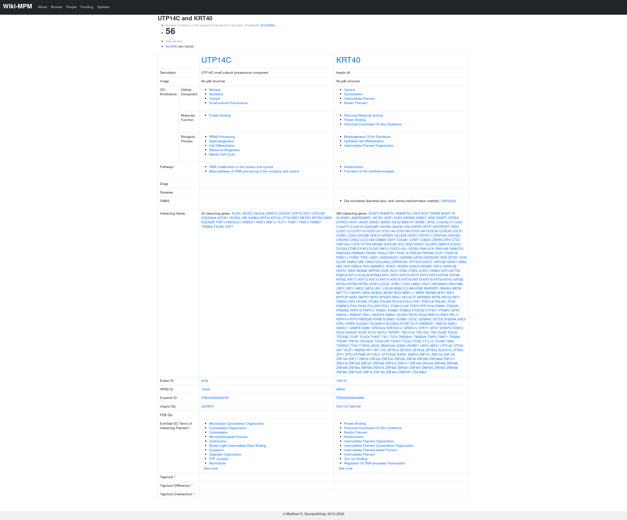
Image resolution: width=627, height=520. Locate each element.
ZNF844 (391, 372)
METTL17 (343, 292)
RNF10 (271, 222)
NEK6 (374, 297)
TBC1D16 (408, 332)
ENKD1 (383, 248)
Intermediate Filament (359, 98)
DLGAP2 (431, 244)
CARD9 (416, 226)
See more (210, 468)
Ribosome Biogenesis (224, 149)
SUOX (362, 332)
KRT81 (448, 279)
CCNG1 (341, 235)
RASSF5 (378, 314)
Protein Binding (220, 115)
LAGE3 (374, 283)
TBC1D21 (423, 332)
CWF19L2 (343, 244)
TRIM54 (207, 226)
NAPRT (363, 297)
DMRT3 (443, 244)
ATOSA (453, 217)
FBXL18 (403, 253)
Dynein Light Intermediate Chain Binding (237, 445)
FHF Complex (219, 458)
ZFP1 (340, 354)
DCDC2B (390, 244)
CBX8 (454, 226)
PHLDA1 (441, 301)
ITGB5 (412, 270)
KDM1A (341, 275)
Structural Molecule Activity (363, 115)
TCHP (354, 336)
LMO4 (368, 288)
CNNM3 (380, 239)
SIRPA (350, 323)
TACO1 (382, 332)
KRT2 (395, 275)
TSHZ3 (396, 341)
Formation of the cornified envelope (369, 171)
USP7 (229, 226)
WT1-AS (380, 350)
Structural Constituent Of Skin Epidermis (373, 124)
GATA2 (418, 257)
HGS (365, 266)
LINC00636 (438, 283)
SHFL (340, 323)
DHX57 (419, 244)
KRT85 (352, 283)
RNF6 (444, 314)
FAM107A (427, 248)
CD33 (352, 235)
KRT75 (395, 279)
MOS (397, 292)
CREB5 (436, 239)
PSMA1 (381, 310)
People (71, 6)
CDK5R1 (387, 235)
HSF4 (437, 266)
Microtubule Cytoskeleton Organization (236, 423)
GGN (463, 257)
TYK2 (354, 345)
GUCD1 (427, 261)
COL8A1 (403, 239)
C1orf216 (356, 226)
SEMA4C (425, 319)
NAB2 (328, 217)
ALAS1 (237, 213)
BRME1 (420, 222)
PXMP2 (444, 310)
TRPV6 (353, 341)
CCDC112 (343, 231)
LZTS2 (286, 217)
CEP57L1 (425, 235)
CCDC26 (432, 231)
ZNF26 (411, 358)
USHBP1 (412, 345)
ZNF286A (436, 358)
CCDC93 (445, 231)
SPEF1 (424, 328)
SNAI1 (452, 323)
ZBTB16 (393, 350)
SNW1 (366, 328)
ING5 (351, 270)
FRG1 (365, 257)
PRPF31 (369, 310)
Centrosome (217, 441)
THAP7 (376, 336)
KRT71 (352, 279)
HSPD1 (341, 270)
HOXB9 (402, 266)
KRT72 (363, 279)
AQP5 (398, 217)
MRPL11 (408, 292)
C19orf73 (342, 226)
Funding (87, 6)
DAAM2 (377, 244)
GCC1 (307, 213)
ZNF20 (364, 358)
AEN (416, 213)
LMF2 (340, 288)
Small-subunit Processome (228, 102)
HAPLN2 (440, 261)
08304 (340, 389)
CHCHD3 (342, 239)
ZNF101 (424, 354)
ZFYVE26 (389, 354)
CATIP (427, 226)
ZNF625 (427, 367)
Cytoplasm (216, 449)
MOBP (388, 292)
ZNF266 (422, 358)
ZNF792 (379, 372)
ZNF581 (403, 367)
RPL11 (454, 314)
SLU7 (414, 323)
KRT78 (417, 279)
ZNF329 (354, 363)
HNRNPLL (377, 266)
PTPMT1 (431, 310)
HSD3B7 (426, 266)
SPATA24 (378, 328)
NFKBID (385, 297)
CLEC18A (367, 239)
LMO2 (359, 288)
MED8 (456, 288)
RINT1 (260, 222)
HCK (347, 266)
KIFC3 (352, 275)
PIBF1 (220, 222)
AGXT (425, 213)
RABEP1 (248, 222)
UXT (339, 350)
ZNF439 (427, 363)
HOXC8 (414, 266)
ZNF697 (342, 372)
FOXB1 (354, 257)
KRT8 (438, 279)
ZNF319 (342, 363)
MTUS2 (317, 217)
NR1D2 (446, 297)
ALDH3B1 (343, 217)
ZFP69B (360, 354)
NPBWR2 (424, 297)
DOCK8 (341, 248)
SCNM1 (402, 319)
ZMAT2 (413, 354)
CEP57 (413, 235)
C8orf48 (397, 226)
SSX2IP (351, 332)
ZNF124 (437, 354)
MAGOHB (416, 288)
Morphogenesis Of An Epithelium (367, 136)
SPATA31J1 (394, 328)
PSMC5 (405, 310)
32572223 (448, 200)
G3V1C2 (342, 406)
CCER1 (457, 231)
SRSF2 (457, 328)
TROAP (341, 341)
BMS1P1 (408, 222)
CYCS (355, 244)
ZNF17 (353, 358)
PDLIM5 (385, 301)
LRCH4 (388, 288)
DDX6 (409, 244)
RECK (413, 314)
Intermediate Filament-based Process (370, 449)
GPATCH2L (400, 261)
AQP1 (388, 217)
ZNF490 (342, 367)
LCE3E (385, 283)
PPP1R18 (427, 305)
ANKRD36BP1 (361, 217)
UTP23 (458, 345)
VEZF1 (349, 350)
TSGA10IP (382, 341)
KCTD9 (455, 270)
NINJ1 (396, 297)
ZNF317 (449, 358)
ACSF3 (374, 213)
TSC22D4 (366, 341)
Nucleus (215, 89)
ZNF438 (415, 363)
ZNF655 (440, 367)
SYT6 (372, 332)
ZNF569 (366, 367)
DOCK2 (455, 244)
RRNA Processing (222, 136)
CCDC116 (358, 231)
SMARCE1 (427, 323)
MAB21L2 (401, 288)
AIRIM (435, 213)
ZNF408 (378, 363)
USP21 (434, 345)
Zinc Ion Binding (355, 458)
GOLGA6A (208, 217)
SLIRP (405, 323)
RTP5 (354, 319)
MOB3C (377, 292)
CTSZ (456, 239)
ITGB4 (402, 270)
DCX (401, 244)
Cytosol (214, 98)
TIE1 (385, 336)
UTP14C (216, 59)
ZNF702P (355, 372)
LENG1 (396, 283)
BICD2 (247, 213)
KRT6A (443, 275)
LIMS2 (415, 283)
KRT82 (458, 279)
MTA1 (442, 292)
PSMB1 (393, 310)
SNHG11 (342, 328)
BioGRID (171, 46)
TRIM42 (454, 336)
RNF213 (433, 314)
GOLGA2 (318, 213)
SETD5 (438, 319)
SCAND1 (389, 319)
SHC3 (461, 319)
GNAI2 (351, 261)
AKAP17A (448, 213)
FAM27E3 (456, 248)
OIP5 (351, 301)
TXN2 (450, 341)
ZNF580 (391, 367)
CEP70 (297, 213)
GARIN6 (406, 257)
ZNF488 (452, 363)
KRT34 (265, 217)
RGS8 (422, 314)
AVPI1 (353, 222)
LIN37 (425, 283)
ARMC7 (421, 217)
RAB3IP (356, 314)
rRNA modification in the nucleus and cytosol (241, 166)
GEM (443, 257)
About (42, 6)
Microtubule (217, 463)
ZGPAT (402, 354)
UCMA (400, 345)
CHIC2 (354, 239)
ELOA (373, 248)
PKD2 (362, 305)
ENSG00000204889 (350, 397)
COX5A (425, 239)
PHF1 (417, 301)
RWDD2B (365, 319)
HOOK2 (234, 217)
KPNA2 (376, 275)
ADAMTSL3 (404, 213)
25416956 (267, 25)
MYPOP (342, 297)
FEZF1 (439, 253)
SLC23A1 (362, 323)
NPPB (436, 297)
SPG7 (434, 328)
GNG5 (369, 261)
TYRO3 (364, 345)
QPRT (455, 310)
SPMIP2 (445, 328)
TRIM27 (315, 222)
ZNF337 (366, 363)
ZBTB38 (418, 350)
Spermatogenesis (221, 141)
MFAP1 (356, 292)
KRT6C (341, 279)
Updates (103, 6)
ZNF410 (391, 363)
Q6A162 (355, 406)
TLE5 (393, 336)
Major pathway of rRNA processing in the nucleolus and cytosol (254, 171)
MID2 (366, 292)
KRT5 (433, 275)
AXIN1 (363, 222)
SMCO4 (441, 323)
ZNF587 (415, 367)
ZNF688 (452, 367)
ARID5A (409, 217)
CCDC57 (284, 213)
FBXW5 (428, 253)
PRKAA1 (452, 305)
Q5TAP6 (207, 406)
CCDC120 (373, 231)
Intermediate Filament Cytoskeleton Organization (378, 445)
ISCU (393, 270)
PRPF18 (356, 310)
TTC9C (417, 341)
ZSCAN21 (420, 372)
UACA (374, 345)
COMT (414, 239)
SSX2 (340, 332)
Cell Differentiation (222, 145)
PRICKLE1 (233, 222)
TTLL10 (428, 341)
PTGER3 (418, 310)
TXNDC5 (342, 345)
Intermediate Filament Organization (369, 145)
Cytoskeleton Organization (228, 427)
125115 (341, 380)
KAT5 (445, 270)
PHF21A (428, 301)
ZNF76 (368, 372)
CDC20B (363, 235)
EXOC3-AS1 (399, 248)
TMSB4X (420, 336)
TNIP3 (432, 336)
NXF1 (456, 297)
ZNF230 (387, 358)
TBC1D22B (438, 332)
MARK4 (445, 288)
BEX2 (396, 222)
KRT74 (385, 279)
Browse (56, 6)
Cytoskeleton (353, 94)
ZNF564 (354, 367)
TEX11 (282, 222)
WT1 (369, 350)
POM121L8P (400, 305)
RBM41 (390, 314)
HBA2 (462, 261)
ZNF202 (375, 358)
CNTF (391, 239)
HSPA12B (449, 266)
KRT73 (374, 279)
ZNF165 (342, 358)
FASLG (382, 253)
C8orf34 (258, 213)
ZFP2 (349, 354)
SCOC (413, 319)
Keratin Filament (355, 102)
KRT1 (386, 275)
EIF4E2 (362, 248)
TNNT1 (443, 336)
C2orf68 (385, 226)
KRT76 (406, 279)
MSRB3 (431, 292)
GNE (360, 261)
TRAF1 (293, 222)
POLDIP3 (374, 305)
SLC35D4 (392, 323)
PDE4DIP (208, 222)
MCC (295, 217)
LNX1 (378, 288)
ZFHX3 (458, 350)
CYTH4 (366, 244)
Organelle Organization (225, 454)
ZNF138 (449, 354)
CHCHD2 (453, 235)
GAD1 (374, 257)
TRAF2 (304, 222)
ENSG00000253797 (215, 397)
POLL (386, 305)
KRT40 (348, 59)
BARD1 (386, 222)
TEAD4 (364, 336)
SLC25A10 (377, 323)
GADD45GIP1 (389, 257)
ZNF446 (440, 363)
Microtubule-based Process (228, 436)
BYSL (431, 222)
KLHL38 (364, 275)
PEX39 (397, 301)
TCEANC (342, 336)
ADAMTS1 (387, 213)
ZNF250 (399, 358)
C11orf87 (456, 222)
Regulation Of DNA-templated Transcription (374, 463)
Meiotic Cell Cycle (222, 154)
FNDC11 (342, 257)
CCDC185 (403, 231)
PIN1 (353, 305)
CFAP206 (439, 235)
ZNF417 (403, 363)
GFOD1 (453, 257)
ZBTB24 (405, 350)
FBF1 (392, 253)
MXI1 (451, 292)
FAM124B (441, 248)
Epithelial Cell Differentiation (364, 141)
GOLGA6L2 (383, 261)
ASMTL (441, 217)
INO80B (361, 270)
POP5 (414, 305)
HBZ (339, 266)
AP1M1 (378, 217)
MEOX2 (305, 217)
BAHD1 (374, 222)
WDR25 (360, 350)
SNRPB (355, 328)
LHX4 (406, 283)
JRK (244, 217)
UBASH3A (387, 345)
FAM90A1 (358, 253)
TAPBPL (394, 332)
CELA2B (400, 235)
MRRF (420, 292)
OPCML (361, 301)
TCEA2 (452, 332)
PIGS (452, 301)
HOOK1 (222, 217)
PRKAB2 (342, 310)
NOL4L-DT (409, 297)
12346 (205, 389)
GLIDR (341, 261)
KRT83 (341, 283)
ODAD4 (341, 301)
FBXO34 (416, 253)
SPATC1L (411, 328)
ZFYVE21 (374, 354)
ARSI (431, 217)
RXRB (377, 319)
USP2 (424, 345)
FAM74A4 (343, 253)
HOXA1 (391, 266)
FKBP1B (451, 253)
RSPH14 (342, 319)
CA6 (407, 226)
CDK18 (375, 235)
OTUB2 (373, 301)
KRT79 (428, 279)
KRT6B (454, 275)
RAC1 (366, 314)
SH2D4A (450, 319)
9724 (204, 380)
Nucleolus (216, 94)
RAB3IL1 (342, 314)
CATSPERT (441, 226)
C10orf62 (442, 222)
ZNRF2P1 (405, 372)
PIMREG (342, 305)
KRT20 (405, 275)
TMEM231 (405, 336)
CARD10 (271, 213)
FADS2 (414, 248)
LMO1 (349, 288)
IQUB (385, 270)
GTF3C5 (415, 261)
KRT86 (363, 283)
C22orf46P (371, 226)
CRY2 (447, 239)
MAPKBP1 (431, 288)
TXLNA (219, 226)
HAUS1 (452, 261)
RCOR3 (402, 314)
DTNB (352, 248)
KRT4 (424, 275)
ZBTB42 (431, 350)
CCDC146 (388, 231)
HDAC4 (356, 266)
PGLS (407, 301)
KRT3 (415, 275)
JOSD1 (423, 270)
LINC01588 (455, 283)
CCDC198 (418, 231)
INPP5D (374, 270)
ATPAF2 (342, 222)
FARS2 (371, 253)
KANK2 (253, 217)
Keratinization (353, 166)
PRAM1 (440, 305)
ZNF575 (378, 367)
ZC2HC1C (445, 350)
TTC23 (406, 341)
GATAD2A (431, 257)
